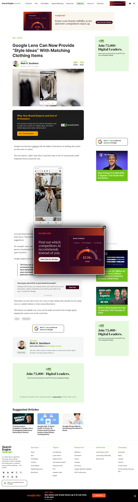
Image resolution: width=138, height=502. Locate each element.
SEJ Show (77, 466)
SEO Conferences (80, 472)
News (17, 319)
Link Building (57, 452)
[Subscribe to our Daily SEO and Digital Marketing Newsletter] (130, 4)
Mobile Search (57, 459)
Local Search (57, 455)
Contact (120, 459)
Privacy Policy (122, 466)
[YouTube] (12, 472)
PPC (54, 469)
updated (35, 146)
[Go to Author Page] (15, 63)
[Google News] (3, 472)
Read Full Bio (21, 352)
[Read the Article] (23, 418)
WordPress (34, 472)
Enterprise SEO (58, 466)
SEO (36, 3)
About (120, 455)
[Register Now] (112, 160)
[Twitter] (21, 472)
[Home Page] (11, 3)
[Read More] (112, 259)
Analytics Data (57, 472)
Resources (70, 3)
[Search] (134, 4)
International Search (59, 462)
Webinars (80, 3)
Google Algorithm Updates (83, 469)
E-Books (77, 462)
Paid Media (45, 3)
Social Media (35, 466)
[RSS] (16, 477)
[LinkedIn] (8, 472)
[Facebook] (16, 472)
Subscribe (121, 452)
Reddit (55, 476)
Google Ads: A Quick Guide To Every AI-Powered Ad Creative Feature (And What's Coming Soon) (46, 430)
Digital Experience (37, 469)
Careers (120, 462)
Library (76, 459)
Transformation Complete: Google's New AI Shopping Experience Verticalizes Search (22, 429)
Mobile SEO (26, 319)
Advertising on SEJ (102, 452)
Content (33, 462)
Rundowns (77, 455)
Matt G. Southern (30, 63)
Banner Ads (100, 459)
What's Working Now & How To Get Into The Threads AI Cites (112, 310)
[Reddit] (12, 477)
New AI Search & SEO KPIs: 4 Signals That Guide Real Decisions (111, 175)
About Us (90, 3)
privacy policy (57, 397)
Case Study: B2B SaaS (103, 455)
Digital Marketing (57, 3)
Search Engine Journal (53, 346)
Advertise (100, 3)
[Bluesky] (3, 477)
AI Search (28, 3)
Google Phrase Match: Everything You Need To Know (72, 428)
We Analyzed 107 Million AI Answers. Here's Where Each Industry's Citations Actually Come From (111, 275)
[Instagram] (8, 477)
